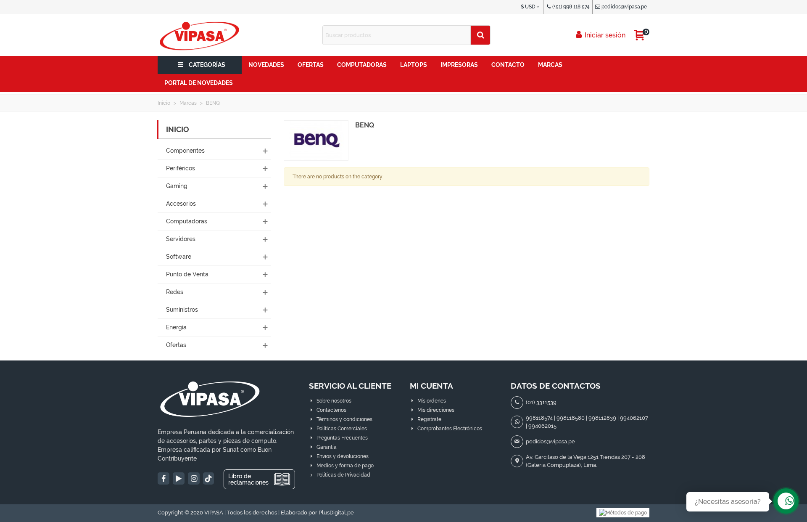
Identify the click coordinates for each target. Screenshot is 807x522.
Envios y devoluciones (342, 456)
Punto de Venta (187, 274)
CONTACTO (508, 64)
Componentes (185, 150)
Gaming (176, 186)
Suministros (182, 309)
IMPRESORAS (459, 64)
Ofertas (176, 345)
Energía (176, 327)
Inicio (177, 129)
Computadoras (186, 221)
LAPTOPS (413, 64)
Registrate (429, 419)
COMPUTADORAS (362, 64)
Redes (174, 292)
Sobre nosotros (333, 401)
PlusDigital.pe (336, 512)
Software (178, 256)
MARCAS (550, 64)
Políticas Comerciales (341, 429)
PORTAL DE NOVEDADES (198, 82)
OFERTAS (311, 64)
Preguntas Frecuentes (342, 438)
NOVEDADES (266, 64)
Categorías (207, 64)
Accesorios (181, 203)
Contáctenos (331, 410)
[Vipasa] (200, 35)
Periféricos (180, 168)
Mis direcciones (435, 410)
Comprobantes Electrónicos (449, 429)
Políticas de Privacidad (343, 475)
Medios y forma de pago (345, 466)
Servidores (180, 239)
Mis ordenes (431, 401)
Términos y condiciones (344, 419)
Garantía (326, 447)
